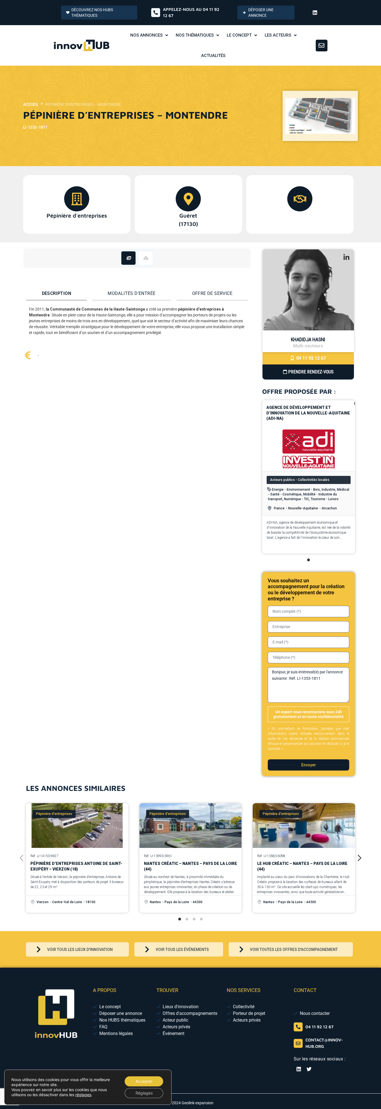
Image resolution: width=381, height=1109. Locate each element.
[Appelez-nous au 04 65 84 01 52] (155, 12)
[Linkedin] (315, 13)
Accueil (30, 104)
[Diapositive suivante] (359, 858)
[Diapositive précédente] (21, 858)
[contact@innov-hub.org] (298, 1043)
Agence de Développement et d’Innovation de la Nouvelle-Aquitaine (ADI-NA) (308, 413)
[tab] (128, 258)
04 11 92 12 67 (310, 358)
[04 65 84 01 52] (298, 1026)
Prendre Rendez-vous (310, 372)
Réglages (144, 1093)
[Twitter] (309, 1069)
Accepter (144, 1081)
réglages (83, 1094)
